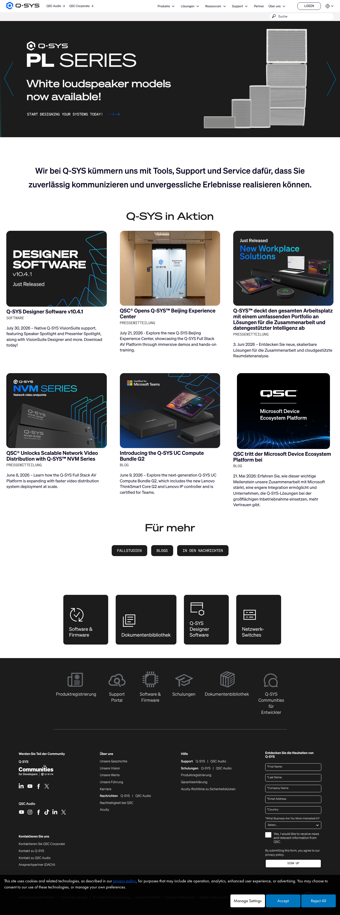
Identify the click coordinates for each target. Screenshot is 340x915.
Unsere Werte (110, 775)
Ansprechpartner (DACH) (37, 864)
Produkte (163, 6)
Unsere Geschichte (113, 761)
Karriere (105, 789)
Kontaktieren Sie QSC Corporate (42, 844)
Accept (283, 901)
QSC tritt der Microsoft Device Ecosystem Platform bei (282, 457)
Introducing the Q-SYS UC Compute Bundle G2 (162, 456)
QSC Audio (27, 805)
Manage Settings (247, 901)
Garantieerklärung (194, 782)
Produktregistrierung (196, 775)
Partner (259, 6)
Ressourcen (213, 6)
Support (237, 6)
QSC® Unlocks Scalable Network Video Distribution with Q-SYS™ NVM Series (52, 456)
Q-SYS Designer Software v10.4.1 (44, 311)
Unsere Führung (111, 782)
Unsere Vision (110, 768)
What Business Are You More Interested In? (292, 818)
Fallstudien (129, 550)
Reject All (318, 901)
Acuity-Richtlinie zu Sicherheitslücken (208, 789)
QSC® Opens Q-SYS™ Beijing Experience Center (167, 313)
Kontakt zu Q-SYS (31, 851)
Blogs (162, 550)
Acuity (104, 809)
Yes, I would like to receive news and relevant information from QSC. (296, 838)
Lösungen (187, 6)
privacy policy (274, 855)
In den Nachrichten (203, 550)
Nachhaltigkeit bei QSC (116, 803)
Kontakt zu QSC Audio (34, 858)
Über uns (274, 6)
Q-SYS (200, 761)
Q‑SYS (24, 762)
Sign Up (293, 863)
